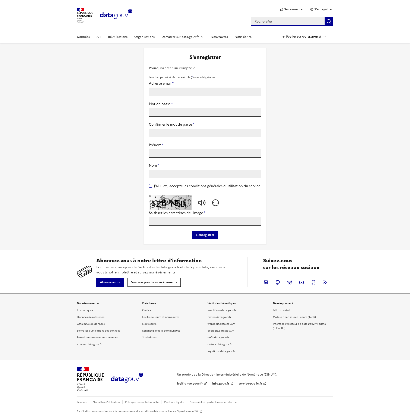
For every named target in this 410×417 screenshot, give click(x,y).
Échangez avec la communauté (161, 331)
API (99, 37)
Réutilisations (117, 37)
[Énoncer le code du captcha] (202, 203)
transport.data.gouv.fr (221, 324)
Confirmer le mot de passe (171, 124)
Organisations (144, 37)
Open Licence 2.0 (187, 411)
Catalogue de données (91, 324)
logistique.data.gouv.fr (221, 351)
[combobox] (292, 21)
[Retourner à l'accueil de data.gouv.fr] (116, 15)
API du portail (281, 310)
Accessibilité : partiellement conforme (213, 402)
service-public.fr (250, 383)
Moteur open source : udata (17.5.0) (294, 317)
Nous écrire (243, 37)
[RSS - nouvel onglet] (325, 282)
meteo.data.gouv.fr (219, 317)
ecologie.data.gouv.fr (221, 331)
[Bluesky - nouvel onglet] (289, 282)
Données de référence (90, 317)
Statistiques (149, 337)
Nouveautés (219, 37)
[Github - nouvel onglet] (313, 282)
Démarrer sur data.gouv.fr (180, 37)
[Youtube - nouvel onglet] (301, 282)
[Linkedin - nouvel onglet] (265, 282)
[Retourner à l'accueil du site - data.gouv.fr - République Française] (127, 379)
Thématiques (85, 310)
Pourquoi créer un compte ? (172, 67)
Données (83, 37)
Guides (146, 310)
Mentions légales (174, 402)
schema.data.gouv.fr (89, 344)
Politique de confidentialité (142, 402)
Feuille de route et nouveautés (160, 317)
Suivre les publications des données (98, 331)
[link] (291, 9)
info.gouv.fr (220, 383)
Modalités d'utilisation (106, 402)
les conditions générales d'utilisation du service (222, 185)
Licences (82, 402)
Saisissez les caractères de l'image (177, 212)
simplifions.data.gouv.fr (222, 310)
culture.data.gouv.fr (220, 344)
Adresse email (161, 83)
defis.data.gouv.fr (218, 337)
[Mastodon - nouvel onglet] (277, 282)
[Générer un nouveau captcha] (215, 203)
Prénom (156, 144)
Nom (154, 165)
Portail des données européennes (97, 337)
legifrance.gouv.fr (190, 383)
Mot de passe (161, 103)
